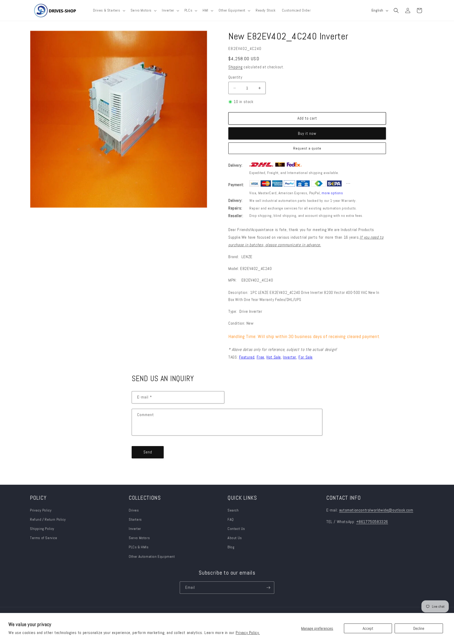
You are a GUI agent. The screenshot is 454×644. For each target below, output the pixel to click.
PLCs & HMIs (139, 547)
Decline (418, 628)
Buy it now (307, 133)
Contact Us (236, 528)
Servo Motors (139, 537)
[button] (108, 10)
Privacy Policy (40, 510)
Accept (368, 628)
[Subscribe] (268, 587)
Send (147, 451)
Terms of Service (43, 537)
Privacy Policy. (248, 632)
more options (332, 193)
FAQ (231, 519)
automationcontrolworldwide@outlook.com (376, 510)
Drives (134, 510)
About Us (235, 537)
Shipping (235, 66)
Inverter (135, 528)
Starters (135, 519)
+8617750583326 (372, 521)
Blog (231, 547)
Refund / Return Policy (48, 519)
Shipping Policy (42, 528)
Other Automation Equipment (152, 556)
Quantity (235, 77)
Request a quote (307, 148)
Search (233, 510)
